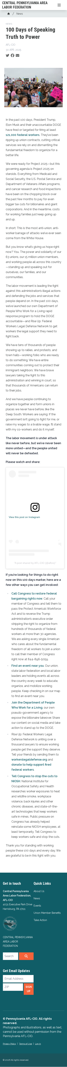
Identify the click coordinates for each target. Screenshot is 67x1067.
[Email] (17, 55)
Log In (38, 1043)
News (19, 13)
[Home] (8, 13)
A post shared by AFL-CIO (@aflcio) (35, 562)
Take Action (40, 920)
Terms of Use (25, 1043)
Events (37, 905)
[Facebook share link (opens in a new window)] (12, 55)
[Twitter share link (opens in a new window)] (7, 55)
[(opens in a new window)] (35, 507)
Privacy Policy (9, 1043)
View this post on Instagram (24, 517)
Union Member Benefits (47, 912)
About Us (39, 891)
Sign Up (29, 989)
